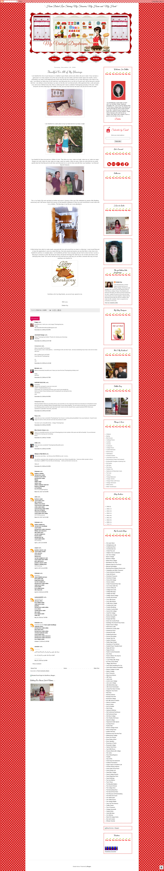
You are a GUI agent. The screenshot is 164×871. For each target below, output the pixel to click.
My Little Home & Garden (112, 700)
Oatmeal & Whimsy (111, 710)
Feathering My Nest (111, 634)
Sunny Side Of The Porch (112, 768)
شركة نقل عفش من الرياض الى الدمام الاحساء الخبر (47, 652)
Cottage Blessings (111, 591)
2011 (108, 517)
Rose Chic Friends (111, 737)
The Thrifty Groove (111, 799)
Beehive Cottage (110, 558)
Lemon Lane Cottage (111, 681)
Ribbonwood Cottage (111, 735)
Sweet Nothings (110, 778)
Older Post (96, 668)
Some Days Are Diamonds (113, 760)
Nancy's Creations (111, 702)
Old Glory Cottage (111, 716)
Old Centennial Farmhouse (113, 712)
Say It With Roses (110, 749)
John (36, 497)
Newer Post (34, 668)
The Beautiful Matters (111, 784)
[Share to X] (57, 310)
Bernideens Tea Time (111, 562)
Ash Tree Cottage (110, 554)
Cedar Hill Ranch (110, 574)
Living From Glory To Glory (113, 689)
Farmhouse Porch (111, 630)
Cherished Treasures (111, 576)
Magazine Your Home (111, 690)
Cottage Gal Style (110, 593)
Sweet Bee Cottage (111, 772)
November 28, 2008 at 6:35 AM (42, 410)
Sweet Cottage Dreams (112, 774)
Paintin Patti (109, 725)
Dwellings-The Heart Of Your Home (115, 622)
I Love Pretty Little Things (112, 659)
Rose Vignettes (110, 741)
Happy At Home (110, 650)
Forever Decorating (111, 636)
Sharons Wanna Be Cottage (113, 751)
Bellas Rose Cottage (111, 560)
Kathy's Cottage (110, 671)
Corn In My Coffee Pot (112, 586)
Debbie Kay (119, 282)
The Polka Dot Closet (111, 795)
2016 (108, 506)
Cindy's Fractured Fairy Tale (113, 584)
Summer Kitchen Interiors (112, 766)
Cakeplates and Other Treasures (114, 570)
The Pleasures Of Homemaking (114, 793)
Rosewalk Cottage (111, 745)
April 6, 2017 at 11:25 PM (41, 568)
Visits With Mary (110, 813)
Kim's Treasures (110, 673)
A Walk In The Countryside (113, 552)
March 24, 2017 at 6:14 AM (41, 517)
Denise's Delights (110, 617)
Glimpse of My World (40, 454)
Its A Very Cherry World (112, 661)
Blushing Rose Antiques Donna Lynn (115, 568)
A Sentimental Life (111, 549)
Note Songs (109, 708)
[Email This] (53, 310)
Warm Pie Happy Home (112, 817)
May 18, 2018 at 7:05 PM (41, 617)
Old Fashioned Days (111, 714)
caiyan (36, 548)
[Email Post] (50, 310)
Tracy (36, 416)
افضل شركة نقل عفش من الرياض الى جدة (45, 655)
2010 (108, 520)
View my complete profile (111, 303)
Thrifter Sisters (110, 805)
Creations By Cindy (111, 605)
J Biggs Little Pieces (111, 663)
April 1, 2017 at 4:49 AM (41, 542)
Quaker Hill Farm (110, 731)
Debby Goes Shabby (111, 615)
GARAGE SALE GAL (40, 382)
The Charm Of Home (111, 786)
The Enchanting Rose (111, 790)
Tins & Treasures (110, 807)
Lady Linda (109, 679)
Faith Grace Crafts (111, 626)
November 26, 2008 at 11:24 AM (43, 363)
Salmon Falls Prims (111, 747)
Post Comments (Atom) (43, 671)
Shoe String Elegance (112, 755)
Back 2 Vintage (110, 556)
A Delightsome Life (111, 545)
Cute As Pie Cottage (111, 611)
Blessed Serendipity (111, 566)
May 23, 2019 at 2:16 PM (41, 660)
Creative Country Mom (112, 609)
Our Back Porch (110, 724)
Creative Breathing (111, 607)
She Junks (109, 753)
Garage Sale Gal (110, 638)
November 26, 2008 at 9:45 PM (42, 396)
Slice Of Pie (109, 759)
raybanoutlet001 (39, 597)
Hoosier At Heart (110, 657)
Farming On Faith (110, 632)
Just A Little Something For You (114, 665)
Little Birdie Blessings (111, 685)
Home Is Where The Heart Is (113, 655)
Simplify (108, 757)
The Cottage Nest (110, 788)
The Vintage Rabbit (111, 801)
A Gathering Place (111, 547)
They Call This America (112, 803)
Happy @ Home (110, 648)
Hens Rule (109, 654)
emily (36, 443)
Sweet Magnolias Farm (112, 776)
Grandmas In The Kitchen (112, 644)
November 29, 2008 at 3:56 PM (42, 425)
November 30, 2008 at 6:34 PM (42, 466)
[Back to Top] (161, 867)
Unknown (37, 471)
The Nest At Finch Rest (112, 791)
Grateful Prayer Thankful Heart (114, 646)
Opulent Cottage (110, 720)
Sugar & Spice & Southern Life (114, 764)
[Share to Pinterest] (60, 310)
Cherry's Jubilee (110, 582)
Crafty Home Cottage (111, 603)
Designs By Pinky (110, 619)
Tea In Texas (109, 782)
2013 (108, 513)
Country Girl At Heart (111, 597)
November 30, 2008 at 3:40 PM (42, 448)
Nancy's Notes (110, 704)
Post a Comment (37, 663)
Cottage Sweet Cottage (112, 595)
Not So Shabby (110, 706)
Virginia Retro (109, 811)
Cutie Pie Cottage (110, 613)
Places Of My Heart (111, 729)
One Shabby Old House (112, 718)
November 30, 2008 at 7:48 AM (42, 437)
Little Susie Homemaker (112, 687)
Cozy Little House (110, 599)
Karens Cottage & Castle (112, 669)
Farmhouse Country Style (112, 628)
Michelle (37, 368)
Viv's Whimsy (109, 815)
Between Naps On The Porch (113, 564)
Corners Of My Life (111, 587)
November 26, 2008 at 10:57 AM (43, 341)
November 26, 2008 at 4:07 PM (42, 377)
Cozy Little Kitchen (111, 601)
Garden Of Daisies (111, 640)
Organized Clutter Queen (112, 722)
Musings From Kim (111, 696)
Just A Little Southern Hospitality (114, 667)
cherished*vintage (39, 335)
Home (65, 668)
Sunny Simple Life (111, 770)
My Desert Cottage (111, 698)
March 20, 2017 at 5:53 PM (41, 491)
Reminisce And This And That (113, 733)
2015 (108, 509)
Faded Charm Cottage (112, 624)
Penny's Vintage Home (112, 727)
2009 (108, 522)
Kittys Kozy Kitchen (111, 675)
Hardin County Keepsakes (113, 652)
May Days (108, 692)
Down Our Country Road (112, 621)
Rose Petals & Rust (111, 739)
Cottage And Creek (111, 589)
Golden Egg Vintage (111, 642)
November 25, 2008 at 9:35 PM (42, 329)
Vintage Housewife (111, 809)
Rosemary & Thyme (111, 743)
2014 (108, 511)
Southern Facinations (111, 762)
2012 (108, 515)
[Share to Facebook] (58, 310)
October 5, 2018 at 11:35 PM (42, 641)
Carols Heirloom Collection (113, 572)
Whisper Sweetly (110, 821)
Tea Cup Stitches (110, 780)
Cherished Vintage (111, 578)
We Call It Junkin (110, 819)
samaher (37, 646)
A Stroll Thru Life (110, 551)
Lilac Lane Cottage (111, 683)
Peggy (36, 322)
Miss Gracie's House (40, 430)
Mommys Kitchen (110, 694)
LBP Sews (109, 677)
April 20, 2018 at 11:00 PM (41, 592)
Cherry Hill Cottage (111, 580)
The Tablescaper (110, 797)
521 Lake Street (110, 543)
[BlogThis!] (55, 310)
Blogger (89, 866)
